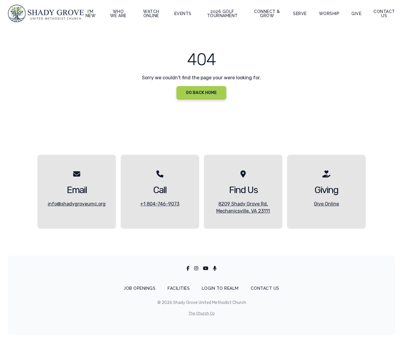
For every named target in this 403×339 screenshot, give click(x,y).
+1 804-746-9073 (159, 204)
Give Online (326, 204)
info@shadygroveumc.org (77, 204)
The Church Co (202, 313)
